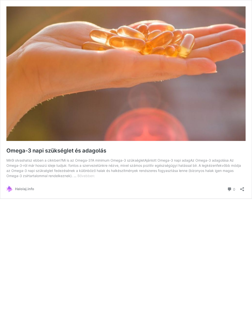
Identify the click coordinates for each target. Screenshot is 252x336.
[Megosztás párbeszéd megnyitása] (242, 187)
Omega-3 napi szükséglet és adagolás (56, 150)
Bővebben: (86, 176)
